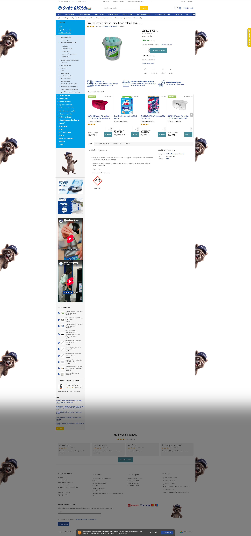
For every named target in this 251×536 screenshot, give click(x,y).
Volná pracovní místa (64, 492)
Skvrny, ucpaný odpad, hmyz (69, 87)
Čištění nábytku (65, 81)
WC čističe (65, 46)
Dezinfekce (64, 68)
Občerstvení (63, 126)
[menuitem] (59, 14)
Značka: (121, 26)
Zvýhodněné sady (65, 30)
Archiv (59, 428)
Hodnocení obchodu (125, 434)
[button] (111, 128)
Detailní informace (147, 64)
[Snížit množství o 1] (149, 52)
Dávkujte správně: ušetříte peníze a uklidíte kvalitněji (68, 418)
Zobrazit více (125, 460)
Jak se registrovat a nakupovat (102, 478)
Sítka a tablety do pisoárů (69, 54)
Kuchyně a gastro (66, 40)
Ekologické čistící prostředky (69, 89)
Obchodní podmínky (63, 485)
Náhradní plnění (97, 486)
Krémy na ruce (65, 73)
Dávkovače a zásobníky (66, 108)
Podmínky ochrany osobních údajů (68, 487)
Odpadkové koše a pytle (67, 111)
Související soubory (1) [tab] (102, 144)
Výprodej (62, 142)
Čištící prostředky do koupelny (70, 60)
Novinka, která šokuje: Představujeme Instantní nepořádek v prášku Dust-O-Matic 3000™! (70, 407)
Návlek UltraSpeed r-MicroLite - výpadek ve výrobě (68, 412)
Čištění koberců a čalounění (69, 84)
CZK (182, 1)
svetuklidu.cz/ (169, 489)
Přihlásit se (63, 524)
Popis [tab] (90, 144)
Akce (60, 27)
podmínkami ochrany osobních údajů (86, 520)
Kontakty (106, 1)
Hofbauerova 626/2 (133, 481)
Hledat (144, 8)
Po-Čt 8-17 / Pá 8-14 (133, 486)
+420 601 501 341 (170, 484)
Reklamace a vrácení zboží (136, 1)
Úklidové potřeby (65, 102)
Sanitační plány (97, 491)
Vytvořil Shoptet (189, 532)
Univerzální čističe (66, 37)
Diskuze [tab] (127, 144)
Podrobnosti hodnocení (110, 26)
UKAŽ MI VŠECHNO (65, 132)
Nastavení (153, 533)
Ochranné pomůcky (65, 114)
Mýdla (62, 71)
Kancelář (62, 123)
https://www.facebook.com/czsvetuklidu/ (177, 486)
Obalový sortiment (65, 117)
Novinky (61, 135)
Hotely (61, 129)
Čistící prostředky (65, 33)
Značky (61, 145)
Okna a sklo (64, 63)
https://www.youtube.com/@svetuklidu (177, 492)
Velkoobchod (96, 481)
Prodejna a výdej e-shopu (135, 478)
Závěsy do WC (66, 51)
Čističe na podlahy (66, 65)
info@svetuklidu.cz (171, 478)
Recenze (60, 490)
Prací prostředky (66, 79)
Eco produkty (63, 99)
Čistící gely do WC (67, 49)
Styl (167, 159)
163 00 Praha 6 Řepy (133, 483)
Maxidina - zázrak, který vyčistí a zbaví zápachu (70, 423)
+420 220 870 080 (170, 481)
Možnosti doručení (166, 45)
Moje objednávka (63, 495)
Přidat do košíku (160, 50)
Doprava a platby (118, 1)
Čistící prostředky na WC (68, 43)
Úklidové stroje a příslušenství (69, 120)
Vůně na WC (65, 57)
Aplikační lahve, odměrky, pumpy (70, 92)
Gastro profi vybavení (66, 139)
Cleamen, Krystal (64, 96)
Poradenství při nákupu (99, 483)
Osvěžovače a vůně (66, 76)
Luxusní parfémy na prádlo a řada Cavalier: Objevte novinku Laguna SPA (69, 401)
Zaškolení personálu (98, 488)
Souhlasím (168, 533)
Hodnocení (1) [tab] (117, 144)
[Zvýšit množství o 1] (149, 49)
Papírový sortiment (65, 105)
